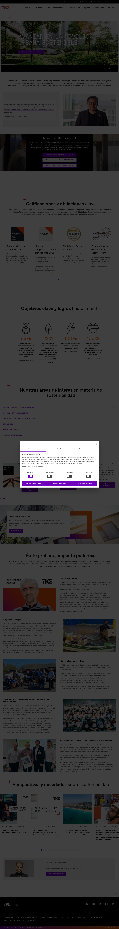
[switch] (49, 476)
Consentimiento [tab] (33, 449)
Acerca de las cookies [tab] (85, 449)
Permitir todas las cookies (84, 483)
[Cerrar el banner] (96, 444)
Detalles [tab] (59, 449)
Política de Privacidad (35, 467)
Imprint (24, 467)
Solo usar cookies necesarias (34, 483)
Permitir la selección (59, 483)
